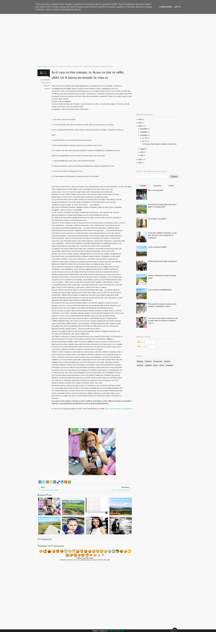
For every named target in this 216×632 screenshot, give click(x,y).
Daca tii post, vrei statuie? (157, 219)
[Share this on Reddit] (65, 482)
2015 (140, 159)
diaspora (47, 85)
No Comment (46, 83)
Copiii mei (148, 361)
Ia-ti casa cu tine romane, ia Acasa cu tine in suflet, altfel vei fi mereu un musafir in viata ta (88, 75)
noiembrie (143, 132)
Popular (143, 186)
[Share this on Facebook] (40, 482)
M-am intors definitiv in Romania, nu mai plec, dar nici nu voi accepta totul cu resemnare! (162, 235)
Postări (142, 342)
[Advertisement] (85, 40)
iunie (141, 152)
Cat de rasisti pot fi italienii (157, 247)
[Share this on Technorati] (69, 482)
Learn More (165, 7)
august (142, 149)
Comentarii (144, 347)
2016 (140, 126)
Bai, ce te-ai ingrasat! (155, 190)
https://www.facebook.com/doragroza (118, 408)
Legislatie (148, 365)
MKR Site (120, 631)
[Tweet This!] (43, 482)
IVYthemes (112, 631)
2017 (140, 123)
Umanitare (169, 365)
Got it (178, 7)
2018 (140, 119)
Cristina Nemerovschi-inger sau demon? (162, 261)
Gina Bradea (46, 80)
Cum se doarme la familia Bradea (160, 290)
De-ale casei (157, 361)
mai (141, 155)
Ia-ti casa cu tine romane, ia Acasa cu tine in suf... (160, 144)
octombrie (143, 135)
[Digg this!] (54, 482)
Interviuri (47, 88)
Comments (157, 186)
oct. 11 (144, 141)
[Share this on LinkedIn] (62, 482)
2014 (140, 163)
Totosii (161, 365)
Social (155, 365)
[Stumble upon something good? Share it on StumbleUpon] (51, 482)
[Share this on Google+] (47, 482)
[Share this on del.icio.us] (58, 482)
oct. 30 (144, 138)
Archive (171, 186)
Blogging (140, 361)
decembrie (144, 129)
